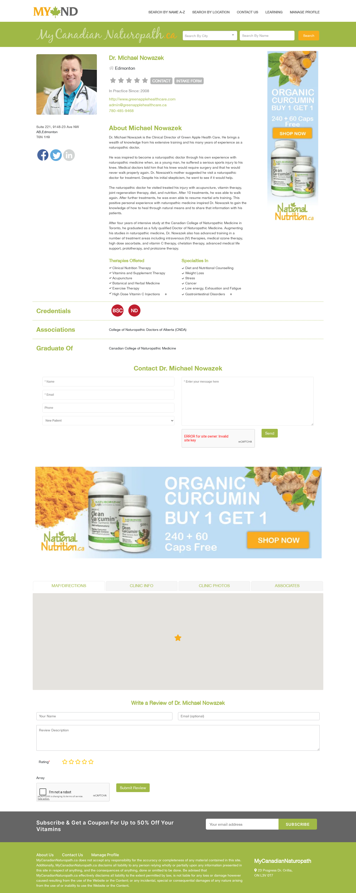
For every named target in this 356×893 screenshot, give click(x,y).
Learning (274, 12)
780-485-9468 (121, 110)
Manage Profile (305, 12)
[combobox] (210, 35)
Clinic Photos (214, 585)
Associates (287, 585)
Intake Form (189, 81)
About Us (45, 854)
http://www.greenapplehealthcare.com (142, 99)
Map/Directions (69, 585)
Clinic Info (141, 585)
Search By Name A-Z (166, 12)
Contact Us (247, 12)
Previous (267, 138)
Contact (161, 81)
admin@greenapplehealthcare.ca (138, 105)
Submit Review (133, 788)
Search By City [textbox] (196, 36)
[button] (178, 638)
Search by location (211, 12)
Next (319, 138)
